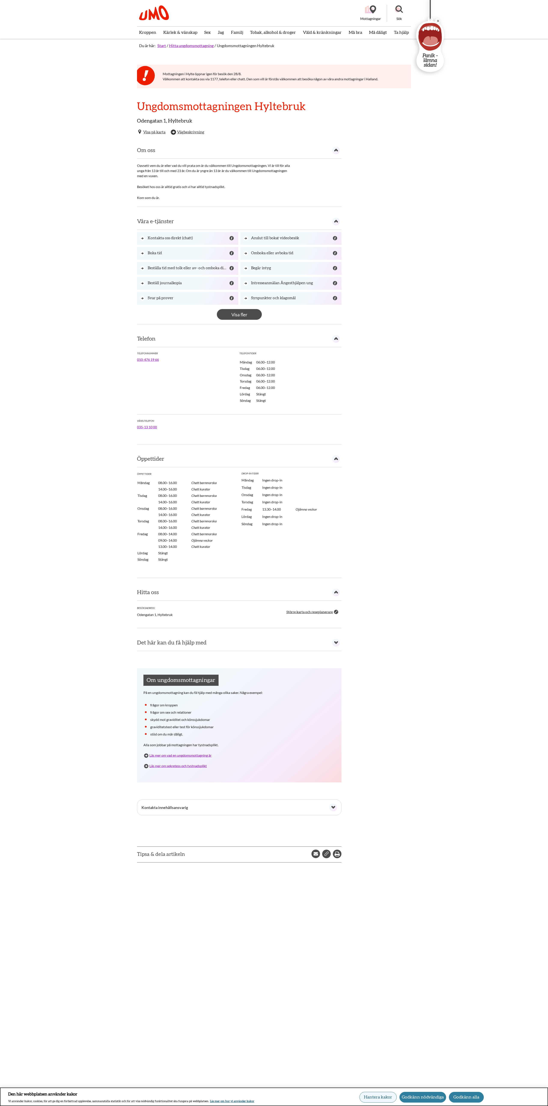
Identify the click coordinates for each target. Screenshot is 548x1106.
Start (161, 45)
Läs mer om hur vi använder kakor (232, 1101)
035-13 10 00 (147, 427)
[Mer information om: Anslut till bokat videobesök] (335, 238)
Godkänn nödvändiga (423, 1097)
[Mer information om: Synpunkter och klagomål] (335, 298)
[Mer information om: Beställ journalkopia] (232, 283)
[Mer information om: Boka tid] (232, 253)
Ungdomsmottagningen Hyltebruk (245, 45)
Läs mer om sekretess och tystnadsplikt (178, 766)
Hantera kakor (378, 1097)
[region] (274, 1097)
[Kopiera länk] (326, 854)
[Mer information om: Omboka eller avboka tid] (335, 253)
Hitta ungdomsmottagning (191, 45)
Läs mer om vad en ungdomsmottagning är (180, 755)
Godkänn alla (466, 1097)
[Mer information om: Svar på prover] (232, 298)
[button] (399, 13)
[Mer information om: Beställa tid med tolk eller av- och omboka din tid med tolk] (232, 268)
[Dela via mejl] (315, 854)
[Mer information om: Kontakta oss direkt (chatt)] (232, 238)
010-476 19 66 (148, 359)
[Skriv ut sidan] (337, 854)
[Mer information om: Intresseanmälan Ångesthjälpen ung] (335, 283)
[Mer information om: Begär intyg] (335, 268)
